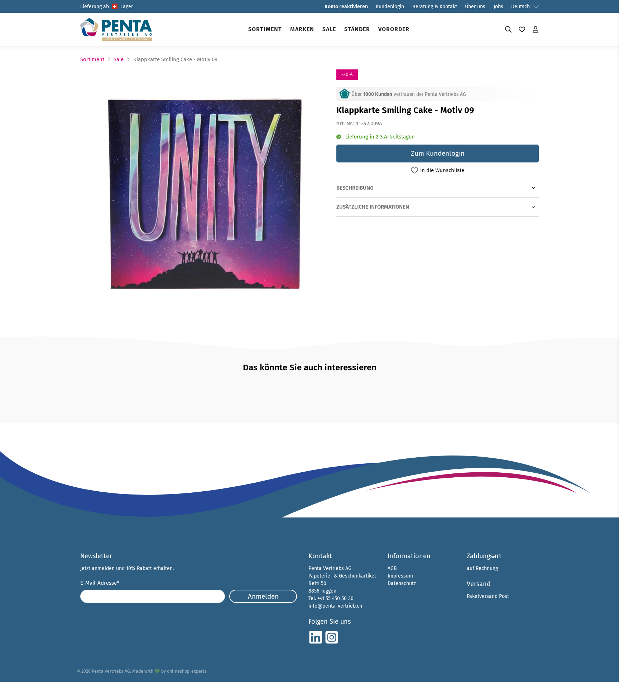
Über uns (475, 7)
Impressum (400, 576)
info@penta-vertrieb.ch (335, 606)
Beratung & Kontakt (434, 7)
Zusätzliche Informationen (372, 207)
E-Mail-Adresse (99, 583)
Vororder (393, 29)
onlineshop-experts (187, 671)
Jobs (498, 7)
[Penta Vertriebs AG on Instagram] (332, 643)
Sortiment (265, 29)
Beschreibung (355, 188)
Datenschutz (402, 583)
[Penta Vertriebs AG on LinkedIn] (315, 643)
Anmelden (263, 596)
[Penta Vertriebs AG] (116, 29)
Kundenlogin (390, 7)
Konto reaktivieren (346, 7)
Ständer (357, 29)
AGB (392, 568)
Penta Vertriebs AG (111, 671)
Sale (329, 29)
